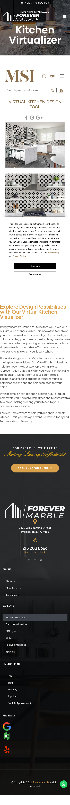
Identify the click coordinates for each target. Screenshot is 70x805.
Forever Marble (41, 782)
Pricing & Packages (16, 644)
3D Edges (11, 631)
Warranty (12, 689)
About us (10, 581)
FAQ (10, 675)
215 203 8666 (35, 548)
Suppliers (13, 696)
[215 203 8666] (35, 540)
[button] (64, 16)
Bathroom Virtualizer (16, 624)
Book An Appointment (19, 703)
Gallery (9, 638)
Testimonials (12, 595)
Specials (10, 651)
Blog (10, 682)
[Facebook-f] (29, 559)
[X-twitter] (41, 559)
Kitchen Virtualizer (15, 617)
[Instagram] (35, 559)
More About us (13, 588)
